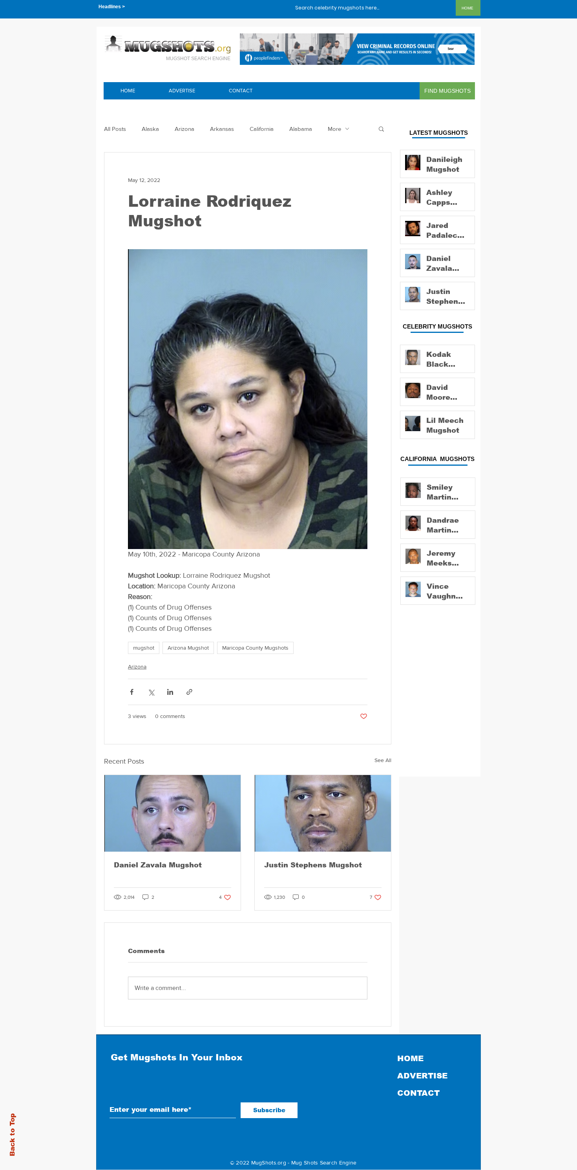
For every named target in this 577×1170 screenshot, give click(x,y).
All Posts (115, 128)
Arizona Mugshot (188, 648)
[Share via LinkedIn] (170, 692)
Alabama (300, 128)
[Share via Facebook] (131, 692)
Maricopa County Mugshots (255, 648)
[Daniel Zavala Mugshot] (172, 813)
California (262, 128)
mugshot (143, 648)
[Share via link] (189, 692)
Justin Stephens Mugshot (313, 865)
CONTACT (418, 1093)
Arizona (184, 128)
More (334, 128)
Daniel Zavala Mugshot (158, 865)
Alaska (150, 128)
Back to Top (12, 1134)
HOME (410, 1058)
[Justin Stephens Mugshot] (323, 813)
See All (382, 760)
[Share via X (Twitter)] (151, 692)
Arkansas (222, 128)
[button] (381, 128)
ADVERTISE (422, 1075)
